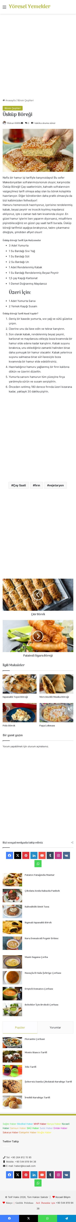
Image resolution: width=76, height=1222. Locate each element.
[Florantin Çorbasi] (12, 1042)
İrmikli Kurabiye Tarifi (37, 1098)
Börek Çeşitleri (25, 100)
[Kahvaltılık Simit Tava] (12, 911)
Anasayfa (10, 100)
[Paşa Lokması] (56, 712)
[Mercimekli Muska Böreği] (56, 684)
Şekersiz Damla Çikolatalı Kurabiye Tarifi (48, 1082)
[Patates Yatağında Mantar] (12, 879)
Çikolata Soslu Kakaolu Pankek (42, 891)
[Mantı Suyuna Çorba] (12, 962)
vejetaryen (56, 485)
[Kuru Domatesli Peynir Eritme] (12, 943)
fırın (37, 485)
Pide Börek (9, 726)
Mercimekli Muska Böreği (54, 697)
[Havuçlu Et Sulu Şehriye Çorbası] (12, 977)
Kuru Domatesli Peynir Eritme (42, 939)
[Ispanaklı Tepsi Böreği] (20, 684)
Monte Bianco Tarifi (36, 1053)
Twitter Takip (11, 1141)
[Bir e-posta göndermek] (22, 123)
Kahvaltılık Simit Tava (37, 907)
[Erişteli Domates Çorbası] (12, 993)
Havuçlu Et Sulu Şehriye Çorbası (43, 973)
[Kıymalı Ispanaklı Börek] (12, 927)
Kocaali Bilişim (62, 1197)
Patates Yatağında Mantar (40, 875)
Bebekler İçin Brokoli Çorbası (41, 1005)
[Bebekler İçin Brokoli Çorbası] (12, 1009)
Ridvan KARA (13, 123)
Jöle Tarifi (30, 1067)
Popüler (20, 1027)
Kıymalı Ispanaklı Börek (38, 923)
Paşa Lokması (47, 726)
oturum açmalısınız (38, 746)
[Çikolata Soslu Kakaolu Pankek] (12, 895)
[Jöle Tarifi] (12, 1071)
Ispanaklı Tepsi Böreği (15, 697)
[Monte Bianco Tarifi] (12, 1057)
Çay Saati (19, 485)
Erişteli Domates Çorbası (39, 989)
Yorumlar (55, 1027)
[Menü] (4, 8)
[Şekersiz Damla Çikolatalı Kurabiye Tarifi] (12, 1086)
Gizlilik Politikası (24, 1203)
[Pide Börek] (20, 712)
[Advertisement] (38, 57)
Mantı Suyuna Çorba (36, 957)
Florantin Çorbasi (35, 1039)
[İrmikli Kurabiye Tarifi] (12, 1102)
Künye (9, 1203)
